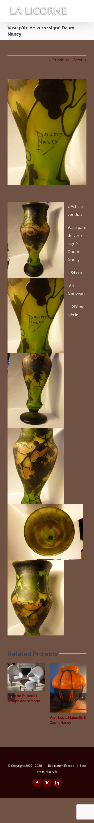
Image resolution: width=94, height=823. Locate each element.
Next (78, 60)
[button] (11, 696)
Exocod (69, 765)
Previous (60, 60)
